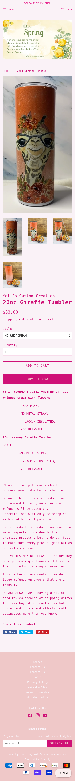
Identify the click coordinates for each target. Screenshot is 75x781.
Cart (68, 9)
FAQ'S (37, 677)
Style (7, 328)
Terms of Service (37, 692)
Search (37, 661)
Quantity (10, 345)
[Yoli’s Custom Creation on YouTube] (45, 716)
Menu (10, 9)
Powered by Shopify (37, 759)
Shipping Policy (37, 697)
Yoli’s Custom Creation (50, 754)
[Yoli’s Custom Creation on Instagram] (37, 716)
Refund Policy (37, 687)
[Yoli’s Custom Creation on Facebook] (30, 716)
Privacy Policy (37, 682)
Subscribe (59, 743)
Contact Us (37, 667)
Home (6, 71)
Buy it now (37, 379)
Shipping (10, 319)
